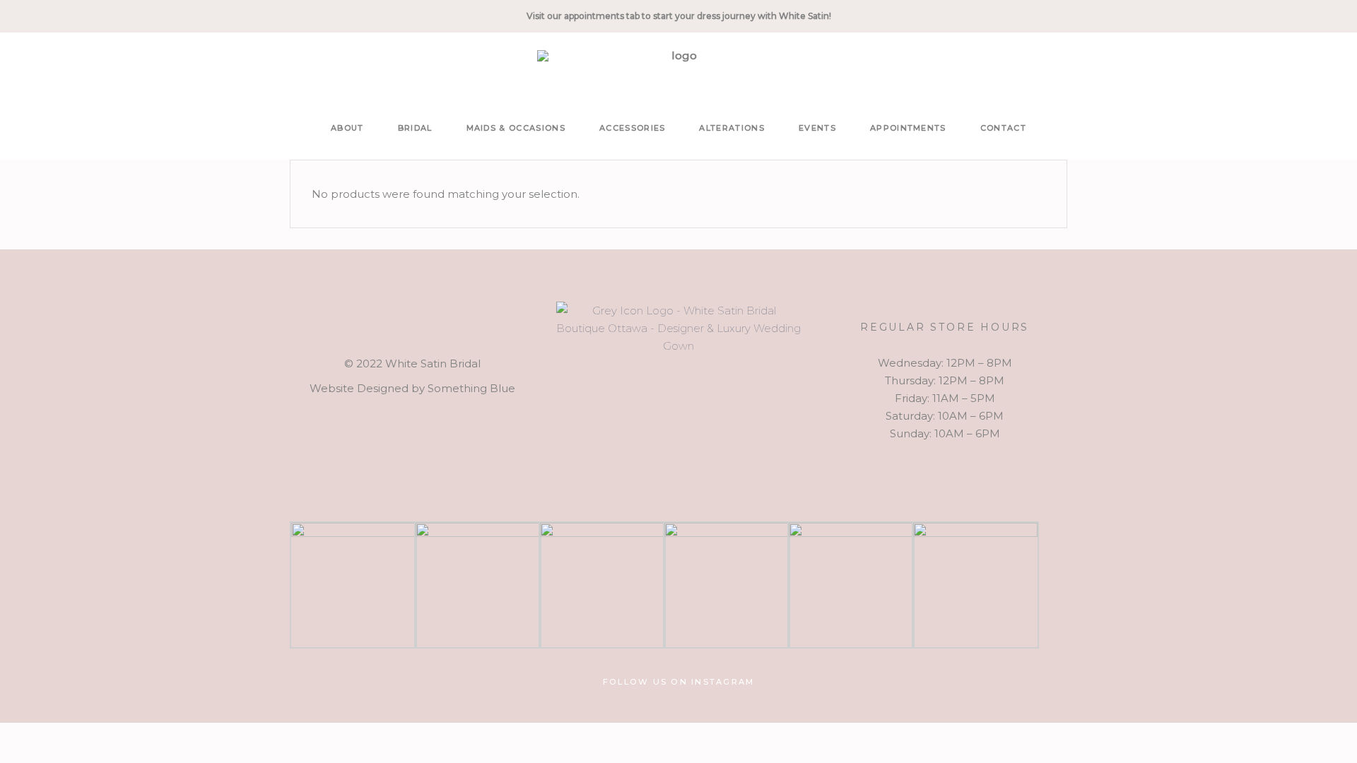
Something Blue (471, 388)
